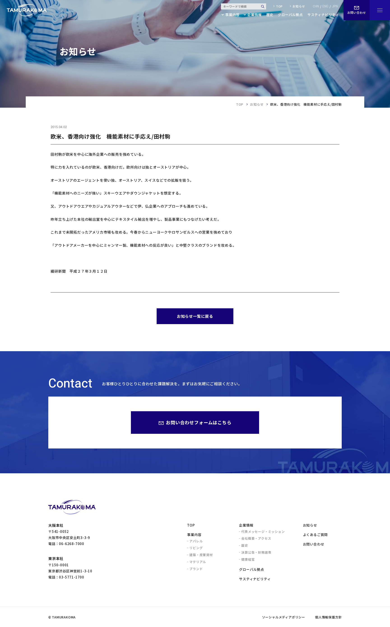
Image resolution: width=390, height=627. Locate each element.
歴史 (270, 15)
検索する (262, 6)
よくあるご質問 (315, 534)
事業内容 (194, 534)
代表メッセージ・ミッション (263, 531)
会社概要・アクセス (256, 538)
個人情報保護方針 (328, 617)
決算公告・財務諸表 (256, 552)
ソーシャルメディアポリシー (283, 617)
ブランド (196, 569)
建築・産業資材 (201, 555)
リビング (196, 548)
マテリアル (197, 562)
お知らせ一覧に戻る (195, 316)
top (279, 6)
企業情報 (246, 525)
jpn (335, 6)
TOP (239, 104)
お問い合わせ (313, 544)
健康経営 (248, 559)
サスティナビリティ (323, 15)
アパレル (196, 541)
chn (316, 6)
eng (325, 6)
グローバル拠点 (290, 15)
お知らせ (298, 6)
